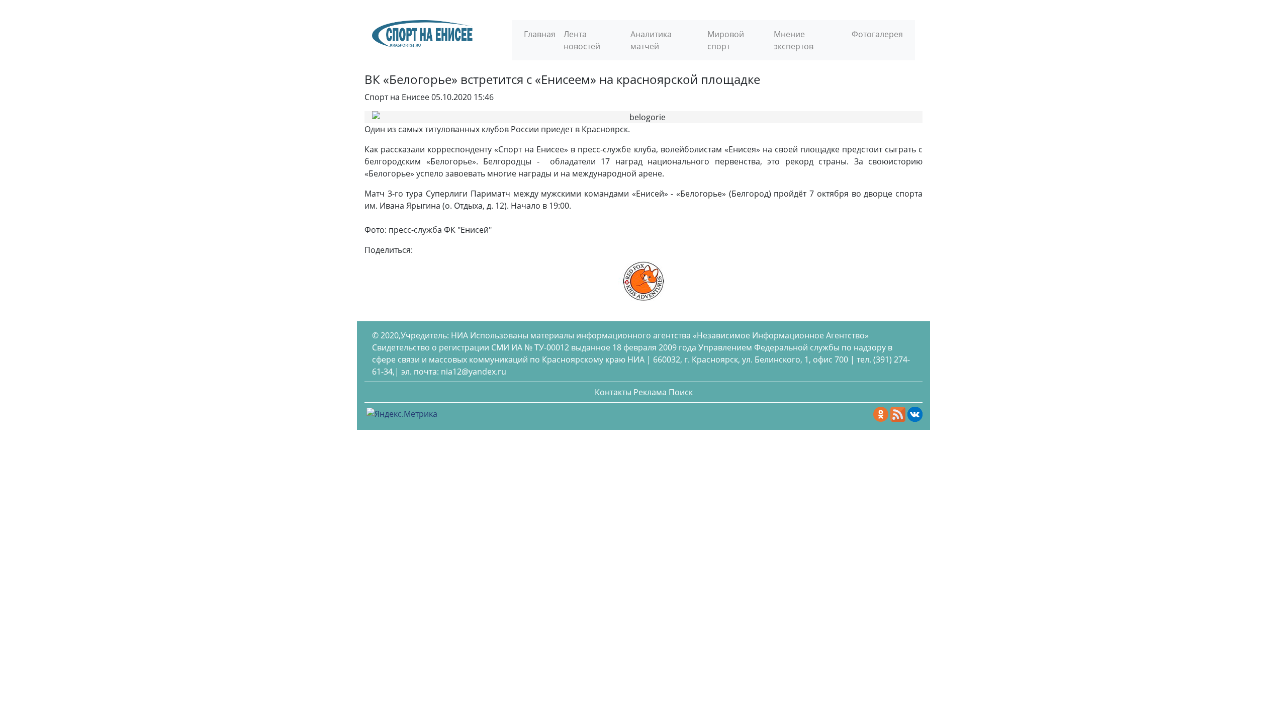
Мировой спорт (725, 40)
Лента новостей (582, 40)
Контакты (613, 392)
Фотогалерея (877, 34)
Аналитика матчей (651, 40)
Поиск (681, 392)
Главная (540, 34)
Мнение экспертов (793, 40)
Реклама (650, 392)
